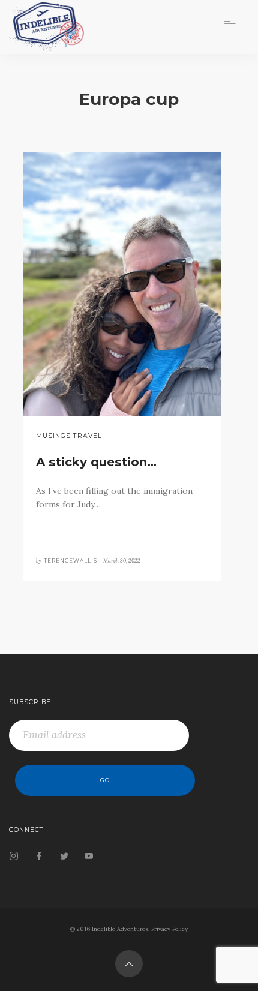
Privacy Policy (169, 929)
